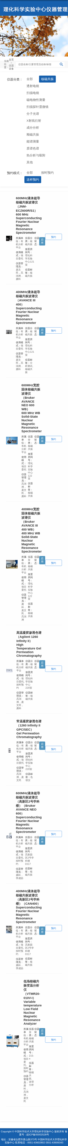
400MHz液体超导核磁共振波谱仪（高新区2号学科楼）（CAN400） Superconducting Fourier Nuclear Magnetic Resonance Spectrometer (29, 906)
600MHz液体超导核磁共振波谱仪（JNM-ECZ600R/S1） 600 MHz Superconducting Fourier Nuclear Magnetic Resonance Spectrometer (29, 215)
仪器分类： (15, 79)
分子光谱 (33, 113)
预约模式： (15, 173)
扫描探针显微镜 (37, 107)
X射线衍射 (34, 120)
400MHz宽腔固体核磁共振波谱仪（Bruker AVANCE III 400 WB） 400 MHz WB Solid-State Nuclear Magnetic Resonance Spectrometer (31, 530)
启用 (42, 241)
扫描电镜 (33, 93)
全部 (30, 79)
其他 (30, 162)
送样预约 (33, 179)
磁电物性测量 (36, 100)
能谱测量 (33, 141)
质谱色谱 (33, 148)
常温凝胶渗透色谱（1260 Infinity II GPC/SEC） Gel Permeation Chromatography (29, 729)
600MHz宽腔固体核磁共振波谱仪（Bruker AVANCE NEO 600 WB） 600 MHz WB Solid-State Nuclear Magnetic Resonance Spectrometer (31, 408)
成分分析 (33, 127)
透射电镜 (33, 86)
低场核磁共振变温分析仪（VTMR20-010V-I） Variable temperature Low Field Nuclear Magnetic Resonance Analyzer (33, 1002)
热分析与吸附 (36, 155)
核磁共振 (47, 79)
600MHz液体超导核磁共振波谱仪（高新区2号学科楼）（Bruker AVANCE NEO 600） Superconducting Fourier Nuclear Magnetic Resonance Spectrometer (29, 812)
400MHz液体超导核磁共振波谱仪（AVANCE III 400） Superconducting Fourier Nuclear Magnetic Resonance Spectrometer (29, 307)
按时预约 (47, 172)
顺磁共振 (33, 134)
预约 (53, 237)
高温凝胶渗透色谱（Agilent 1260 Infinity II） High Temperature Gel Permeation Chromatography (29, 644)
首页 (11, 59)
